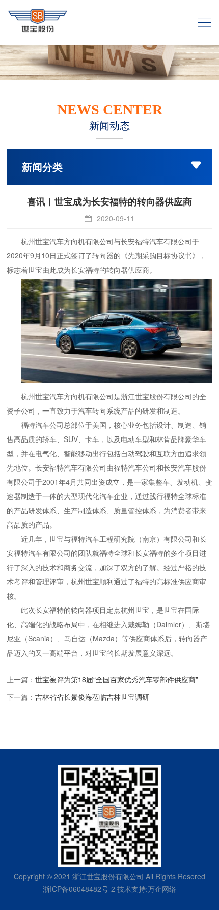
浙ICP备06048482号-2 (79, 889)
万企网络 (162, 889)
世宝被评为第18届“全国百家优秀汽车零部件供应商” (116, 679)
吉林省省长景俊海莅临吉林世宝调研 (92, 697)
